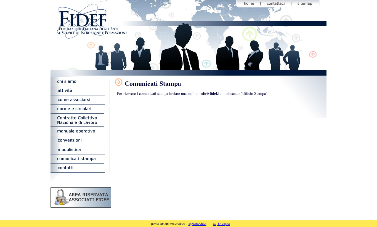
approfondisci (197, 223)
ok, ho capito (221, 223)
